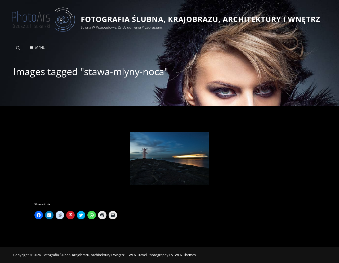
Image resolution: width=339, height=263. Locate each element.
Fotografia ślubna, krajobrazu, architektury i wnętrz (200, 19)
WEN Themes (185, 254)
